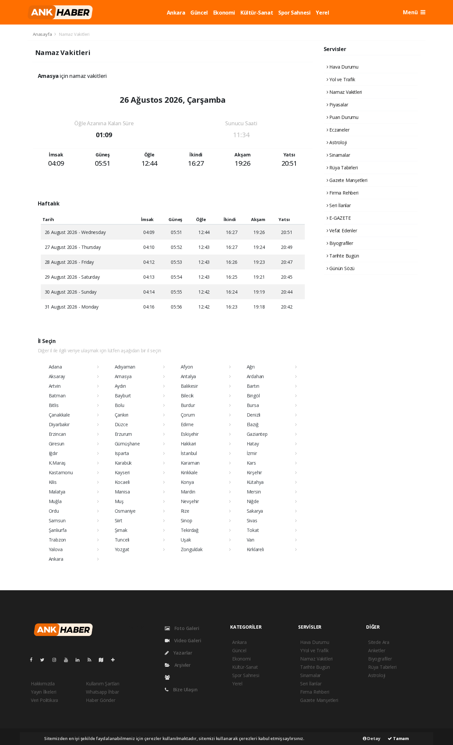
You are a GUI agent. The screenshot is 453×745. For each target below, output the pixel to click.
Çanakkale (59, 415)
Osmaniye (125, 511)
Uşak (186, 540)
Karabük (123, 463)
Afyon (187, 367)
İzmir (252, 453)
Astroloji (337, 142)
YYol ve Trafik (314, 650)
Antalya (188, 376)
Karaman (190, 463)
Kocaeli (122, 482)
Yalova (56, 549)
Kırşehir (254, 472)
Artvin (55, 386)
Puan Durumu (343, 117)
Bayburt (123, 395)
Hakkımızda (43, 683)
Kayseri (122, 472)
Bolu (119, 405)
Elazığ (253, 424)
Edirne (187, 424)
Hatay (253, 443)
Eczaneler (338, 130)
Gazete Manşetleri (347, 180)
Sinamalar (339, 155)
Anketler (376, 650)
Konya (187, 482)
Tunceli (122, 540)
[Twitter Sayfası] (45, 660)
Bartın (253, 386)
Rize (185, 511)
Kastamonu (61, 472)
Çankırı (122, 415)
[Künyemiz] (169, 677)
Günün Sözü (341, 268)
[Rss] (92, 660)
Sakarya (255, 511)
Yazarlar (182, 653)
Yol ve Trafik (341, 79)
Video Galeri (187, 640)
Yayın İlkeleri (43, 692)
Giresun (57, 443)
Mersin (254, 491)
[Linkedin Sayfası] (80, 660)
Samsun (57, 520)
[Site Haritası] (104, 660)
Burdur (188, 405)
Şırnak (121, 530)
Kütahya (255, 482)
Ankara (176, 12)
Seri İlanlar (339, 205)
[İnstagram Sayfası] (57, 660)
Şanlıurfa (58, 530)
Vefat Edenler (342, 230)
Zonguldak (192, 549)
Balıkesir (189, 386)
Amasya (123, 376)
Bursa (253, 405)
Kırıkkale (189, 472)
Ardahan (255, 376)
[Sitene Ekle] (115, 660)
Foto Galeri (186, 628)
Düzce (121, 424)
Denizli (254, 415)
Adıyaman (125, 367)
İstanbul (189, 453)
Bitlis (54, 405)
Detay (373, 738)
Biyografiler (340, 243)
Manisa (122, 491)
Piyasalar (338, 104)
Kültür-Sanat (256, 12)
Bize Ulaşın (185, 689)
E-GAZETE (339, 218)
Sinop (186, 520)
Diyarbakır (59, 424)
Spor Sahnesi (294, 12)
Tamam (400, 738)
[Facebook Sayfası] (34, 660)
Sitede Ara (378, 642)
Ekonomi (224, 12)
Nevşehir (190, 501)
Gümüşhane (127, 443)
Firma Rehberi (343, 193)
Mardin (188, 491)
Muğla (55, 501)
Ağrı (251, 367)
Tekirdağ (190, 530)
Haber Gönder (100, 700)
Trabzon (57, 540)
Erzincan (57, 434)
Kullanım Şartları (102, 683)
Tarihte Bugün (343, 256)
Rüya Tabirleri (342, 167)
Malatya (57, 491)
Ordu (54, 511)
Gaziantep (257, 434)
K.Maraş (57, 463)
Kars (251, 463)
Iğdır (53, 453)
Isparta (122, 453)
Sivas (252, 520)
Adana (55, 367)
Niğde (253, 501)
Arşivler (182, 665)
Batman (57, 395)
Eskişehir (190, 434)
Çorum (188, 415)
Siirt (118, 520)
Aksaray (57, 376)
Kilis (53, 482)
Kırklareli (255, 549)
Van (250, 540)
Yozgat (122, 549)
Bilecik (187, 395)
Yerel (322, 12)
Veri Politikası (44, 700)
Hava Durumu (343, 67)
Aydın (120, 386)
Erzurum (123, 434)
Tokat (253, 530)
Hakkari (188, 443)
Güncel (199, 12)
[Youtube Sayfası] (68, 660)
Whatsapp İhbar (102, 692)
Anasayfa (43, 34)
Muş (119, 501)
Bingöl (253, 395)
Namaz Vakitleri (345, 92)
